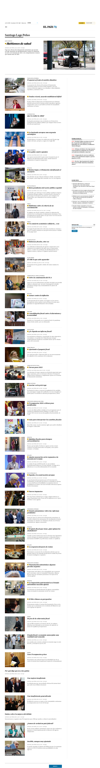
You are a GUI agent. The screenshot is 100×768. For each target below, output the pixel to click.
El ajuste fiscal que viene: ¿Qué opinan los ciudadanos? (43, 530)
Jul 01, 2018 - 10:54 (42, 640)
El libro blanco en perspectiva (40, 599)
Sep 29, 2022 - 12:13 (41, 443)
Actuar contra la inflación (39, 295)
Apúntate (74, 230)
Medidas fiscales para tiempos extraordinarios (39, 440)
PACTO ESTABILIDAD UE (32, 473)
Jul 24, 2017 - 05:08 (42, 726)
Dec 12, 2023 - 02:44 (44, 262)
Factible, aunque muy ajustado (39, 741)
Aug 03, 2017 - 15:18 (42, 744)
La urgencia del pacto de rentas (41, 547)
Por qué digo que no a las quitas (17, 671)
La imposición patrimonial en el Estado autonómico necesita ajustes (43, 583)
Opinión (29, 616)
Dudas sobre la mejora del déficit (18, 714)
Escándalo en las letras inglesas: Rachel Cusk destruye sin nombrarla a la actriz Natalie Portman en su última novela (83, 192)
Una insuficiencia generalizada (39, 696)
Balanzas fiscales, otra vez (39, 242)
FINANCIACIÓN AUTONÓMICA (33, 562)
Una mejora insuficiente (36, 678)
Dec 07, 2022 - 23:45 (45, 370)
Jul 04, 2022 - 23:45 (42, 515)
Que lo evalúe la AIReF (35, 116)
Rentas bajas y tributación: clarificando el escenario (44, 171)
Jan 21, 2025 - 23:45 (42, 190)
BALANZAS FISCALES (31, 239)
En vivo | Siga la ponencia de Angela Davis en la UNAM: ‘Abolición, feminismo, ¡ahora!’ (83, 163)
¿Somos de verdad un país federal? (40, 723)
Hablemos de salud (19, 43)
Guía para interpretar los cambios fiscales (45, 420)
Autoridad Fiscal (31, 114)
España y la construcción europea (42, 475)
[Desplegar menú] (6, 27)
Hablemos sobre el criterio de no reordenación (40, 206)
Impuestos (29, 168)
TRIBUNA (29, 221)
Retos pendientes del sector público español (45, 188)
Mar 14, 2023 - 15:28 (42, 318)
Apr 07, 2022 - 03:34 (42, 587)
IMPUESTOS (29, 527)
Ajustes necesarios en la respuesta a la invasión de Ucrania (42, 458)
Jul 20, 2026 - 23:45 (20, 47)
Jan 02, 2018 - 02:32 (42, 681)
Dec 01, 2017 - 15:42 (19, 717)
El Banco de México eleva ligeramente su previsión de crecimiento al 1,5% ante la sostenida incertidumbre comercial (83, 150)
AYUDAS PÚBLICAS (31, 347)
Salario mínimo (30, 257)
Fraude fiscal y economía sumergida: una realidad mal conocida (43, 636)
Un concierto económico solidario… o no (44, 224)
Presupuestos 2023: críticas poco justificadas (40, 404)
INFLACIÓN (29, 293)
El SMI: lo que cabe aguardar (38, 260)
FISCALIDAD (29, 311)
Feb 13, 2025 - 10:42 (42, 174)
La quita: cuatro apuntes (38, 152)
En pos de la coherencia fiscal (38, 619)
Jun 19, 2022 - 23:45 (42, 533)
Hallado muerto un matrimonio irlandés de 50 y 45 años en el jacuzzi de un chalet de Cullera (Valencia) (83, 197)
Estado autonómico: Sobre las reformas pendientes (43, 512)
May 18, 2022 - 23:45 (42, 569)
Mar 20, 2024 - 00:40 (42, 244)
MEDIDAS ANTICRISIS (31, 383)
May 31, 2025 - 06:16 (42, 119)
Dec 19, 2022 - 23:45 (42, 352)
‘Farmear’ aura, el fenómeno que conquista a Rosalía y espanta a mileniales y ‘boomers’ (83, 202)
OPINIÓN (29, 652)
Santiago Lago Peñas (17, 35)
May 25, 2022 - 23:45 (42, 549)
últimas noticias (76, 138)
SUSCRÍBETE (81, 23)
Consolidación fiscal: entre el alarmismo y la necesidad (44, 314)
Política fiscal (30, 329)
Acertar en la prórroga (37, 385)
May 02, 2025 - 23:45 (42, 137)
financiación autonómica (33, 78)
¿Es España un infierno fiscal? (40, 331)
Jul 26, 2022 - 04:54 (42, 478)
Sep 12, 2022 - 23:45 (42, 461)
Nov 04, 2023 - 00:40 (42, 280)
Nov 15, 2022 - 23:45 (42, 388)
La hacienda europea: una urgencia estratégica (41, 133)
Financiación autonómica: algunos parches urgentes (41, 565)
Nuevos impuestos (36, 491)
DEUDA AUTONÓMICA (31, 150)
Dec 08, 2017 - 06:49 (42, 699)
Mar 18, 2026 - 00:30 (42, 83)
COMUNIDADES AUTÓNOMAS (33, 509)
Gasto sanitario (8, 41)
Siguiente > (55, 766)
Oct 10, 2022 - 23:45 (42, 422)
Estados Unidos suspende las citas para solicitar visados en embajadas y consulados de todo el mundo (83, 207)
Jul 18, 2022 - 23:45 (42, 494)
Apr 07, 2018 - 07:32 (42, 657)
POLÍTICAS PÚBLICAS (31, 186)
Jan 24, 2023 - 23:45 (42, 334)
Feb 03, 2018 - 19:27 (19, 673)
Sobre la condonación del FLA (40, 278)
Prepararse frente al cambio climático (42, 80)
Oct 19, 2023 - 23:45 (42, 298)
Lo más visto (75, 180)
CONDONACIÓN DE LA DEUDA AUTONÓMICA (36, 275)
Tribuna (29, 203)
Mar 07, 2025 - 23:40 (42, 155)
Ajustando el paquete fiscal (39, 349)
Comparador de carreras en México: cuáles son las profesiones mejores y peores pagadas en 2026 (83, 156)
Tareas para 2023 (35, 367)
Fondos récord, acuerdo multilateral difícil (45, 97)
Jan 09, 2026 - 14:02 (42, 99)
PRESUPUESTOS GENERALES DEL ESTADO (35, 401)
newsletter (75, 224)
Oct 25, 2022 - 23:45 (42, 408)
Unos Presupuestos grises (37, 654)
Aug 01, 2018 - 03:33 (42, 621)
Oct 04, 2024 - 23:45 (45, 210)
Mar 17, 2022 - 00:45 (42, 602)
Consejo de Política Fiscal (33, 365)
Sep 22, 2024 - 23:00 (42, 226)
